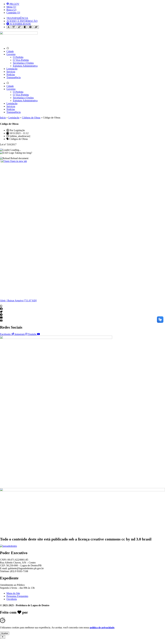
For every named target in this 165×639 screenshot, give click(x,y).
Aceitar (4, 633)
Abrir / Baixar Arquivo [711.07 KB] (18, 300)
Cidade (10, 51)
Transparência (13, 77)
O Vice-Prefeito (21, 60)
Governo (10, 54)
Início (3, 117)
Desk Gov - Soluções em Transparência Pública (68, 612)
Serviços (10, 71)
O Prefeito (18, 57)
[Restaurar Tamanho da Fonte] (8, 27)
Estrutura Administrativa (25, 65)
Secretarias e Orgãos (23, 63)
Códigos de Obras (31, 117)
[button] (82, 306)
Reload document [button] (19, 158)
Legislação (11, 68)
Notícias (10, 74)
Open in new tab (18, 161)
